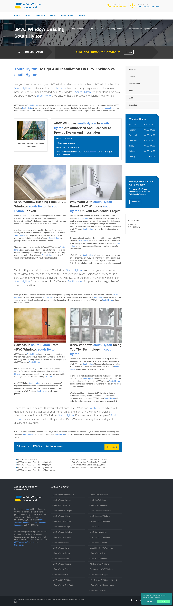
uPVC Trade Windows (98, 543)
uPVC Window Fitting (61, 516)
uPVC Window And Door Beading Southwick (35, 462)
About (27, 15)
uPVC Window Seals (61, 569)
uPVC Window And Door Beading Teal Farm (88, 468)
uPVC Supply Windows (62, 580)
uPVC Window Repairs (62, 564)
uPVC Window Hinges (61, 527)
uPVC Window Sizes (98, 591)
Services (40, 15)
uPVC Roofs (94, 527)
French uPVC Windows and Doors (103, 580)
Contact (82, 15)
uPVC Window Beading (62, 500)
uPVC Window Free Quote (63, 585)
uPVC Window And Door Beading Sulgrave (88, 465)
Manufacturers (134, 84)
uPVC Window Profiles (62, 559)
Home (17, 15)
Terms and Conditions (69, 600)
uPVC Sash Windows (98, 532)
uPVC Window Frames (62, 521)
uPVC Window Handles (62, 537)
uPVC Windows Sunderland (28, 460)
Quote (131, 98)
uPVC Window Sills (60, 575)
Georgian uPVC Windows (100, 521)
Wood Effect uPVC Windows (101, 548)
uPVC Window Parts (61, 548)
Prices (53, 15)
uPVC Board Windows (99, 505)
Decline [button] (149, 601)
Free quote (67, 15)
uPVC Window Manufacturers (102, 585)
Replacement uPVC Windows (101, 569)
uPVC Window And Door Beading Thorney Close (36, 470)
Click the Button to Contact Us (97, 52)
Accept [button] (164, 601)
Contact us (133, 105)
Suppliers (132, 77)
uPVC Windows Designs (62, 511)
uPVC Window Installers (62, 532)
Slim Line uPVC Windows (100, 537)
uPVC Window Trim (97, 553)
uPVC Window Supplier (99, 575)
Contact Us (111, 447)
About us (132, 69)
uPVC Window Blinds (61, 505)
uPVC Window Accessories (63, 495)
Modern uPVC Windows (99, 564)
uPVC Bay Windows (98, 500)
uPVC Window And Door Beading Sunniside (34, 468)
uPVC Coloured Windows (100, 516)
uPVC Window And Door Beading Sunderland (89, 460)
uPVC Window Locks (61, 543)
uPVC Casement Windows (100, 511)
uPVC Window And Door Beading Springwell (88, 462)
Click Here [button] (157, 597)
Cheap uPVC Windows (99, 495)
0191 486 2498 (120, 7)
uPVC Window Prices (61, 553)
